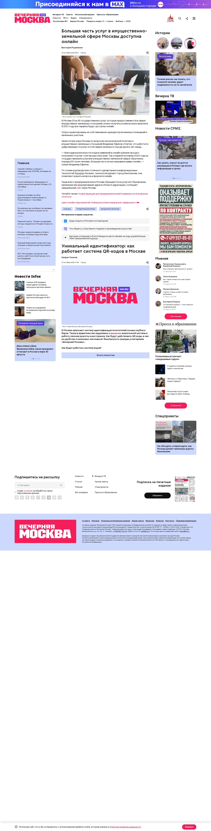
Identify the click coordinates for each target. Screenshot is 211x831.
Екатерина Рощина (171, 302)
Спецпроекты (85, 18)
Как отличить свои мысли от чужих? (177, 269)
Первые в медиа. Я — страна (99, 21)
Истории (162, 33)
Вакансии (150, 521)
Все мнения (176, 316)
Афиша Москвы (77, 21)
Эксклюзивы (165, 56)
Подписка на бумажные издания (115, 521)
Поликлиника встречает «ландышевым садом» (168, 358)
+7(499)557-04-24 (120, 531)
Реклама (95, 521)
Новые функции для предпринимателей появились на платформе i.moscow (105, 195)
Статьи (78, 482)
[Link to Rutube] (54, 497)
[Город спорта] (170, 18)
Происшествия (24, 177)
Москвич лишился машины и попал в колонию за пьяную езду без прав (33, 233)
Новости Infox (28, 276)
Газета (69, 14)
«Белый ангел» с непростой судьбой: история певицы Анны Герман (190, 43)
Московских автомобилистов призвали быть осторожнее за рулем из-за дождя (35, 210)
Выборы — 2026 (123, 21)
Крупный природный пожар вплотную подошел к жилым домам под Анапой (34, 244)
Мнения (161, 258)
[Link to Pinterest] (60, 497)
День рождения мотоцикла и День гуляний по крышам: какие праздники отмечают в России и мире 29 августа (35, 350)
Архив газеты (101, 482)
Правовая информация (186, 521)
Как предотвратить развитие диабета (175, 147)
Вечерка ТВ (58, 14)
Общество (22, 203)
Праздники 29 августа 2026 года (35, 330)
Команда (160, 521)
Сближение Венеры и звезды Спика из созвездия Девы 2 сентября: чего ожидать (175, 63)
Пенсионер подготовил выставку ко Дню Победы (178, 392)
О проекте (176, 405)
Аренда (67, 209)
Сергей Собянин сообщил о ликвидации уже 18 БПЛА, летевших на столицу (34, 171)
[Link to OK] (27, 497)
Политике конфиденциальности (125, 827)
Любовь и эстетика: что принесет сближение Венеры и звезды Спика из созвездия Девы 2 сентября (175, 83)
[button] (19, 331)
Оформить (157, 495)
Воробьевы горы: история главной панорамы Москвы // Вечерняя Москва (176, 43)
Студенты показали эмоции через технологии (179, 367)
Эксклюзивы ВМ (60, 21)
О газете (86, 521)
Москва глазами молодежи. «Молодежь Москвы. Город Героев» (175, 112)
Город (20, 190)
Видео (74, 18)
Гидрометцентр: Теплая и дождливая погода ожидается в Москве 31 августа (35, 222)
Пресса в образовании (107, 14)
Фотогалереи (81, 492)
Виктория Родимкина (72, 47)
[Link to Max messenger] (17, 497)
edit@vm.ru (145, 531)
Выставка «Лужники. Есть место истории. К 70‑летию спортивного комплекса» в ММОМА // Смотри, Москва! (163, 43)
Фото (65, 18)
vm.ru (129, 529)
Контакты (169, 521)
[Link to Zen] (33, 497)
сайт (78, 187)
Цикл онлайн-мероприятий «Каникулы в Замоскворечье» (98, 202)
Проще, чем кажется (170, 140)
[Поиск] (180, 18)
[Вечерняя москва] (45, 531)
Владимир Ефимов (110, 209)
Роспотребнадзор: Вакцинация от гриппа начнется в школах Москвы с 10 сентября (34, 184)
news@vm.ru (184, 531)
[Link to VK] (22, 497)
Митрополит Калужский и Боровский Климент (174, 265)
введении (116, 333)
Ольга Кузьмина (170, 277)
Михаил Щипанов (171, 289)
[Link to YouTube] (38, 497)
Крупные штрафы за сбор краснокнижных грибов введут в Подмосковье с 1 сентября (32, 197)
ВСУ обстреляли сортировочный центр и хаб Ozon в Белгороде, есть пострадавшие (34, 256)
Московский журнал (84, 14)
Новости (57, 18)
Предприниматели (86, 209)
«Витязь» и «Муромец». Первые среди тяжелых (181, 380)
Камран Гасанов (69, 257)
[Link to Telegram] (43, 497)
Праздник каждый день (30, 323)
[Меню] (194, 18)
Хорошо (189, 827)
